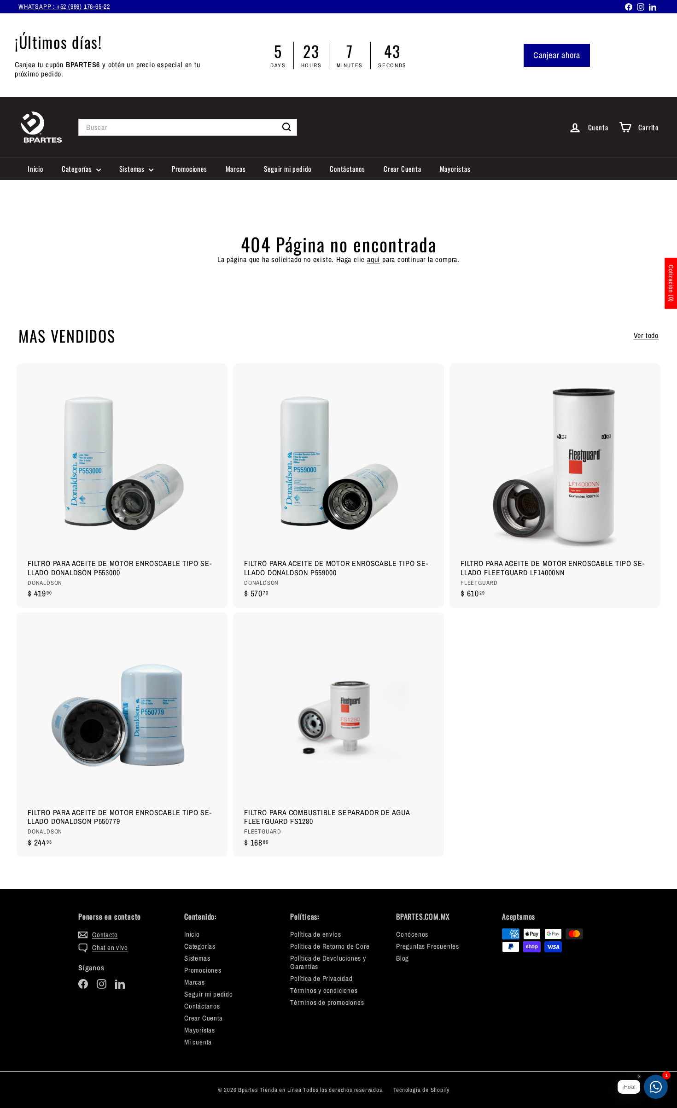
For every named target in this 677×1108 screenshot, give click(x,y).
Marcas (236, 168)
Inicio (35, 168)
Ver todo (646, 335)
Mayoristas (455, 168)
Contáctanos (347, 168)
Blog (402, 958)
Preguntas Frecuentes (427, 946)
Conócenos (412, 934)
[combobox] (187, 127)
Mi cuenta (198, 1042)
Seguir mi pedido (287, 168)
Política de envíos (315, 934)
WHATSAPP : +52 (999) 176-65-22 (64, 6)
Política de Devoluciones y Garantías (328, 962)
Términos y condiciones (324, 990)
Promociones (189, 168)
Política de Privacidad (321, 978)
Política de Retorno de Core (330, 946)
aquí (373, 259)
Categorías (78, 168)
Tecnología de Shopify (421, 1090)
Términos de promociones (327, 1002)
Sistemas (132, 168)
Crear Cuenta (402, 168)
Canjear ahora (556, 55)
